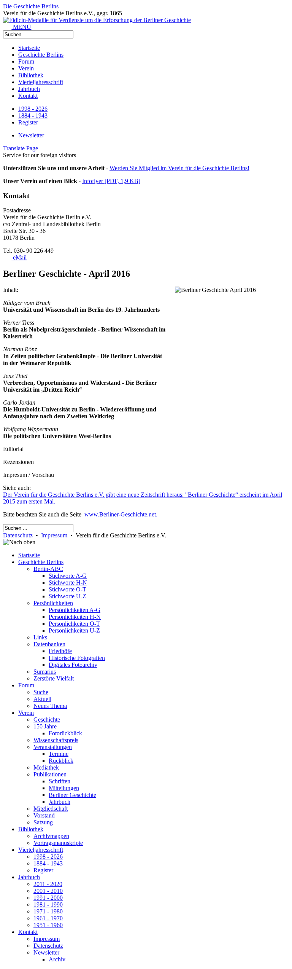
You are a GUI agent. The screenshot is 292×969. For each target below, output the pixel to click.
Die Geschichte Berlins (31, 6)
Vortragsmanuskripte (58, 843)
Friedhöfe (60, 651)
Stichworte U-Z (67, 596)
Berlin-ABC (48, 569)
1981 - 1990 (48, 904)
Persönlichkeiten (53, 603)
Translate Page (20, 148)
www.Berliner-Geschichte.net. (120, 514)
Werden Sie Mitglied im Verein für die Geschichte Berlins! (179, 168)
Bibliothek (30, 75)
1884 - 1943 (33, 115)
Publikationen (50, 774)
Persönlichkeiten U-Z (74, 630)
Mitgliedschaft (50, 808)
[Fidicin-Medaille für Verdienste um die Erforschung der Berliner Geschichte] (97, 20)
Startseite (29, 48)
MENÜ (21, 27)
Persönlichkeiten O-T (74, 623)
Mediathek (46, 767)
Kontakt (28, 95)
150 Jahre (45, 726)
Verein (26, 68)
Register (28, 122)
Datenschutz (18, 535)
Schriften (59, 781)
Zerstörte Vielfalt (53, 678)
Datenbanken (49, 644)
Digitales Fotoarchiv (73, 664)
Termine (58, 754)
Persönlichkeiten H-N (75, 617)
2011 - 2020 (47, 884)
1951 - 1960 (48, 925)
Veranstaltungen (52, 747)
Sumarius (44, 671)
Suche (40, 692)
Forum (26, 61)
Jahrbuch (29, 89)
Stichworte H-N (68, 582)
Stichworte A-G (68, 575)
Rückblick (61, 760)
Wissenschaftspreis (55, 740)
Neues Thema (50, 706)
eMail (19, 257)
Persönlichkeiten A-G (74, 610)
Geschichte (46, 719)
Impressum (54, 535)
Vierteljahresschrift (40, 82)
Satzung (43, 822)
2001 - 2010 (48, 891)
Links (40, 637)
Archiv (57, 959)
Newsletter (31, 135)
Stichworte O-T (67, 589)
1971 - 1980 (48, 911)
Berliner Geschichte (72, 795)
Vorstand (44, 815)
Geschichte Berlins (40, 54)
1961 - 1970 (48, 918)
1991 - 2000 (48, 897)
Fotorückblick (65, 733)
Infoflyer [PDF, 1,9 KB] (111, 181)
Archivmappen (51, 836)
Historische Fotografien (77, 658)
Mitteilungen (64, 788)
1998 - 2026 (33, 108)
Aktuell (42, 699)
